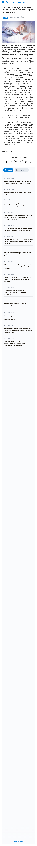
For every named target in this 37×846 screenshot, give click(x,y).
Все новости (18, 841)
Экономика (5, 17)
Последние (8, 170)
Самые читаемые (21, 170)
